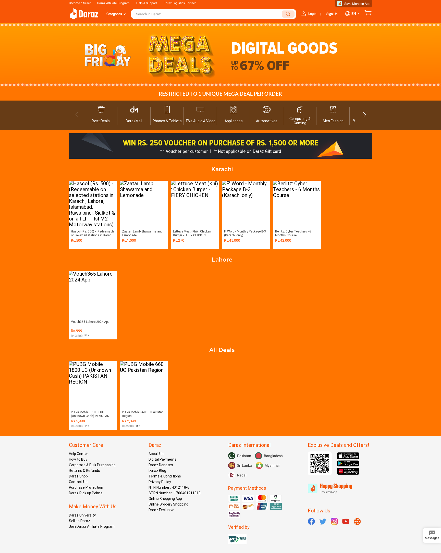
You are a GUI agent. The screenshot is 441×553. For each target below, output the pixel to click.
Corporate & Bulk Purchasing (92, 465)
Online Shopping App (165, 499)
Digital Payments (163, 459)
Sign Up (331, 14)
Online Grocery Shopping (168, 504)
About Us (156, 454)
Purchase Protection (86, 487)
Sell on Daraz (79, 521)
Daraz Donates (161, 465)
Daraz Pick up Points (86, 493)
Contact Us (78, 482)
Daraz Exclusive (161, 510)
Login (312, 14)
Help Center (78, 454)
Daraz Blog (157, 471)
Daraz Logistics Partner (180, 3)
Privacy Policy (160, 482)
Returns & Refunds (84, 471)
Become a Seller (80, 3)
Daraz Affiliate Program (113, 3)
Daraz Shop (78, 476)
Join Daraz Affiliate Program (92, 526)
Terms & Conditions (165, 476)
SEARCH (288, 14)
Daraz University (82, 515)
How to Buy (78, 459)
